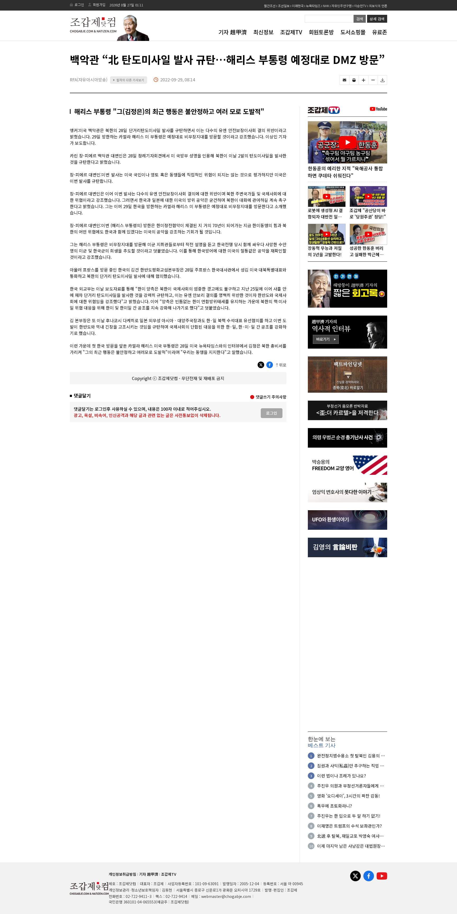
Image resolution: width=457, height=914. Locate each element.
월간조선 (270, 5)
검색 (359, 18)
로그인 (79, 4)
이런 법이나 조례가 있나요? (341, 775)
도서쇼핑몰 (352, 32)
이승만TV (360, 5)
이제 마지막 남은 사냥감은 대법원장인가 (351, 846)
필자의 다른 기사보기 (128, 80)
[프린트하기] (354, 80)
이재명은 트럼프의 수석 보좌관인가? (349, 826)
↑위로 (280, 365)
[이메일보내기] (344, 80)
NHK (326, 5)
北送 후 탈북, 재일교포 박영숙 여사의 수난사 (350, 836)
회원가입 (99, 4)
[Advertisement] (347, 644)
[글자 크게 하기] (363, 80)
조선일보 (284, 5)
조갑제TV (291, 32)
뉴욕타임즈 (313, 5)
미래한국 (298, 5)
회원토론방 (321, 32)
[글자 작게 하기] (373, 80)
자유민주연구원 (341, 5)
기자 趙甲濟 (232, 32)
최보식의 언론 (378, 5)
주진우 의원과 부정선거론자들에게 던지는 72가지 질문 (350, 785)
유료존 (379, 32)
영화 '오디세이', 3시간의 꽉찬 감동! (348, 796)
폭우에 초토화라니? (334, 806)
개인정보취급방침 (122, 874)
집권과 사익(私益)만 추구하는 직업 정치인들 (350, 765)
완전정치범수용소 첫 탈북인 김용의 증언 (351, 755)
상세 (377, 18)
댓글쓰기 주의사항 (271, 397)
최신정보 (263, 32)
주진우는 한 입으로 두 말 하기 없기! (348, 816)
